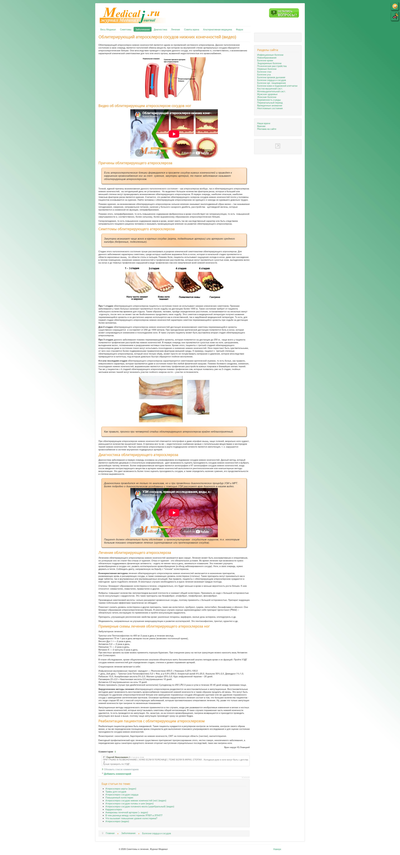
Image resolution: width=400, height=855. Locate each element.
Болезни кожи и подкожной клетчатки (277, 85)
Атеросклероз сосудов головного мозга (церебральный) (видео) (139, 806)
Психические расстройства (272, 65)
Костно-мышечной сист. (270, 88)
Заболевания (142, 29)
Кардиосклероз (113, 809)
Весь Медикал (108, 29)
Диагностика (160, 29)
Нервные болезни (266, 68)
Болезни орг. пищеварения (271, 82)
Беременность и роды (269, 99)
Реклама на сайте (266, 128)
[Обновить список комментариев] (116, 751)
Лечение (175, 29)
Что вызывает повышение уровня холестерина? (131, 818)
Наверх (277, 849)
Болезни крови (265, 60)
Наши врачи (263, 123)
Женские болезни (266, 96)
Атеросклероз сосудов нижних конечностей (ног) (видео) (135, 800)
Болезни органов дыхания (271, 77)
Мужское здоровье (267, 94)
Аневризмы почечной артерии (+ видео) (126, 812)
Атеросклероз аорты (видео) (120, 788)
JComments (246, 777)
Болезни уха (264, 74)
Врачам (261, 125)
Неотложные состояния (270, 108)
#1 (104, 757)
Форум (239, 29)
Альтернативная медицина (217, 29)
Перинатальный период (270, 102)
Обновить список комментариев (121, 769)
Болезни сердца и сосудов (271, 79)
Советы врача (191, 29)
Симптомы (125, 29)
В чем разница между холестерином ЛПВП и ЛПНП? (133, 815)
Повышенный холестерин (119, 797)
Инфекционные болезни (270, 54)
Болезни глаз (264, 71)
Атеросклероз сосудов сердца (121, 794)
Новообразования (266, 57)
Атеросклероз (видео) (117, 821)
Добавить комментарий (117, 773)
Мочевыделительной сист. (271, 91)
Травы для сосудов (115, 791)
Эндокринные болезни (269, 63)
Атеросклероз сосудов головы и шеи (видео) (129, 803)
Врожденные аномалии (269, 105)
